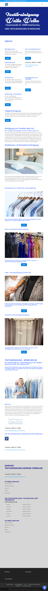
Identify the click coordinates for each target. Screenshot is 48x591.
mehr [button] (7, 58)
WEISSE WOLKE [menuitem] (10, 584)
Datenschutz (28, 571)
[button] (44, 587)
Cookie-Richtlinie (8, 579)
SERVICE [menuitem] (26, 584)
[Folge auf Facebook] (7, 438)
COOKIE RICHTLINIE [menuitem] (26, 585)
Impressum (7, 571)
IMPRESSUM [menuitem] (18, 585)
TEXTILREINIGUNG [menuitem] (18, 584)
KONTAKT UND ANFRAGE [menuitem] (34, 584)
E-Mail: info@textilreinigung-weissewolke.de (15, 430)
